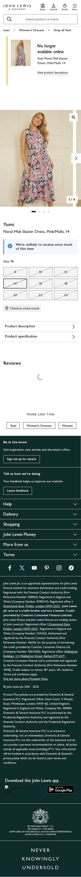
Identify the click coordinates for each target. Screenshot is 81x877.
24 (61, 296)
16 (35, 284)
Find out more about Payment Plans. (25, 679)
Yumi (13, 426)
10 (35, 273)
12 (60, 273)
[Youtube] (34, 569)
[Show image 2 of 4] (76, 158)
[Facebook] (9, 569)
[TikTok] (71, 569)
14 (10, 284)
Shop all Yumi (62, 30)
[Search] (9, 19)
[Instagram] (58, 569)
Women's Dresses (31, 30)
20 (10, 296)
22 (35, 296)
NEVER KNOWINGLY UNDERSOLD (41, 858)
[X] (22, 569)
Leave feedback (17, 490)
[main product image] (24, 60)
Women (67, 426)
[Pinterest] (46, 569)
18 (60, 284)
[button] (74, 6)
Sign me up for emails (21, 459)
